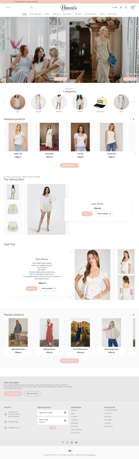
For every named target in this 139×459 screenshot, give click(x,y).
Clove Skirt (49, 154)
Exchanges (74, 423)
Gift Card (112, 14)
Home (24, 14)
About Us (74, 410)
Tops (47, 14)
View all (52, 427)
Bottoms (67, 14)
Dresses (56, 14)
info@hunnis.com (14, 427)
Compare (108, 423)
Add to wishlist (102, 213)
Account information (111, 410)
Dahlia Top (18, 154)
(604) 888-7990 (13, 422)
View (86, 213)
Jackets (78, 14)
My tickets (108, 416)
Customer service (13, 393)
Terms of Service (76, 429)
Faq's (72, 413)
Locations (74, 416)
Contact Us (74, 420)
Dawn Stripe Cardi (111, 349)
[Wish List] (126, 7)
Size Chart (74, 426)
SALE (102, 14)
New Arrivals (36, 14)
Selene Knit (111, 154)
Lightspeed (70, 455)
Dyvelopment (91, 455)
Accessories (90, 14)
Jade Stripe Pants (18, 349)
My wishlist (108, 420)
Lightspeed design (80, 455)
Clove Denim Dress (80, 349)
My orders (108, 413)
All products (109, 426)
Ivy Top (80, 154)
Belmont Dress (49, 349)
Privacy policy (75, 433)
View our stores (32, 393)
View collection (68, 165)
